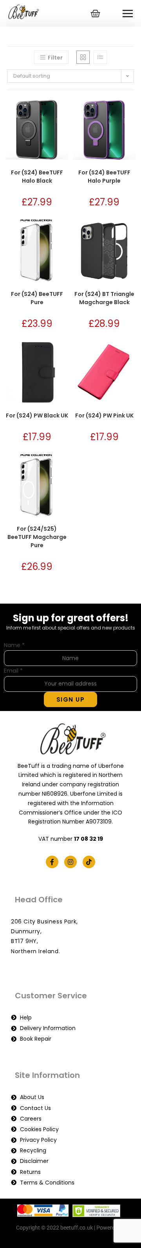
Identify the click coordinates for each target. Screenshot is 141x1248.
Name (14, 645)
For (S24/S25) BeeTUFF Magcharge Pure (37, 537)
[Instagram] (70, 862)
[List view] (100, 57)
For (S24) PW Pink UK (104, 415)
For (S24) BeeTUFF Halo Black (37, 177)
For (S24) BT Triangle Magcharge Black (104, 298)
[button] (39, 107)
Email (13, 671)
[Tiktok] (89, 862)
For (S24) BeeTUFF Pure (37, 298)
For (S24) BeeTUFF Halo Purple (104, 177)
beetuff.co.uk (70, 1237)
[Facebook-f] (52, 862)
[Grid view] (83, 57)
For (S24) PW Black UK (37, 415)
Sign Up (70, 699)
